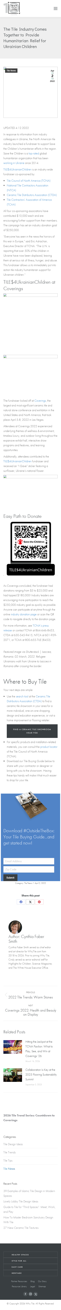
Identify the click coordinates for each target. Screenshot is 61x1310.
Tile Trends (9, 1152)
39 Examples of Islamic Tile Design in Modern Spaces (29, 1193)
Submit (10, 877)
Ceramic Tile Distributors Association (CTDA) (32, 195)
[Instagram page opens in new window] (30, 1294)
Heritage (17, 1273)
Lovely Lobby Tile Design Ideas (20, 1201)
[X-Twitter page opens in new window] (35, 1294)
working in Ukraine (13, 163)
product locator (48, 747)
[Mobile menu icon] (56, 8)
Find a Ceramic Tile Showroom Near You (32, 731)
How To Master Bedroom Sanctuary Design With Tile (28, 1219)
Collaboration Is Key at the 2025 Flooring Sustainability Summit (41, 1074)
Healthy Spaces (20, 1254)
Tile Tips (7, 1160)
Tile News (11, 70)
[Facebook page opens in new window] (25, 1294)
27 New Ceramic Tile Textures (20, 1228)
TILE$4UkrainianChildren (17, 169)
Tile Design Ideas (13, 1144)
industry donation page (24, 614)
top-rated (34, 153)
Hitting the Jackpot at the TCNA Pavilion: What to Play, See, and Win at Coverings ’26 (39, 1049)
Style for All (19, 1261)
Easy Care (17, 1267)
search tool (22, 696)
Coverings (40, 401)
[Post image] (12, 1047)
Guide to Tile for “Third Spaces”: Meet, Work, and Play (29, 1209)
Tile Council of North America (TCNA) (28, 181)
